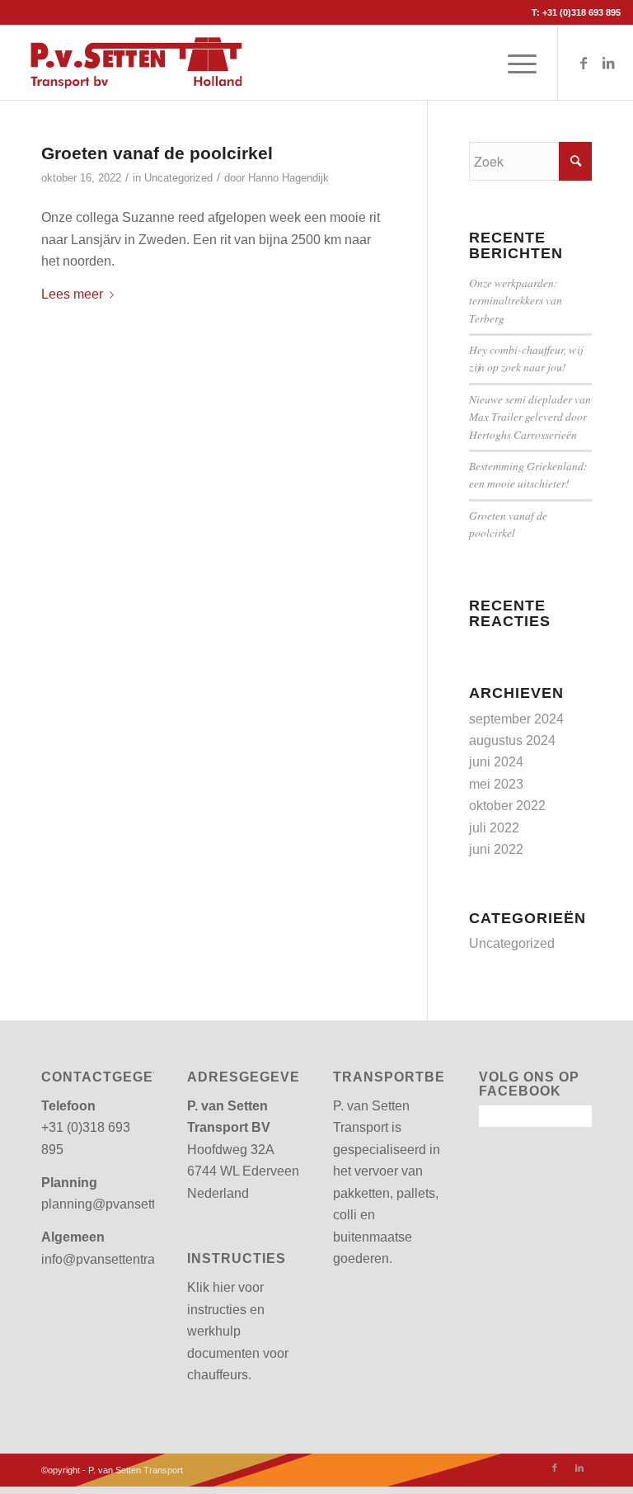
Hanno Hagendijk (288, 178)
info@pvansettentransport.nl (123, 1259)
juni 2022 (496, 849)
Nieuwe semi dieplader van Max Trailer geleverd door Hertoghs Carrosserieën (530, 416)
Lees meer (72, 294)
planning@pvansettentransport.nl (138, 1204)
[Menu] (514, 63)
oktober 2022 (507, 806)
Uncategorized (178, 178)
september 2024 (516, 719)
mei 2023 (496, 784)
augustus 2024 (512, 740)
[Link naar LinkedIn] (608, 62)
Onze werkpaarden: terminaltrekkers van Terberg (515, 300)
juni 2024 (496, 762)
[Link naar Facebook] (583, 62)
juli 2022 (494, 828)
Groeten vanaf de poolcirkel (157, 153)
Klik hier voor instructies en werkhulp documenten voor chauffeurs (237, 1331)
